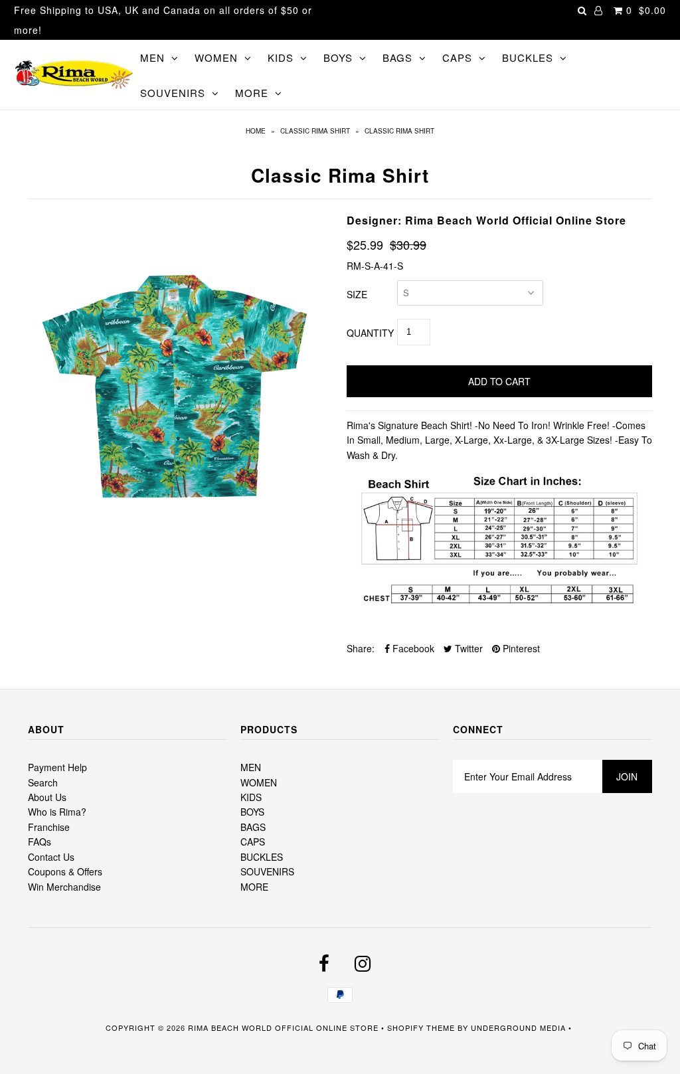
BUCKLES (527, 57)
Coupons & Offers (65, 871)
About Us (47, 797)
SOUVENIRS (172, 93)
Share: (361, 648)
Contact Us (51, 856)
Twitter (467, 648)
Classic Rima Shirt (315, 130)
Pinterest (520, 648)
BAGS (397, 57)
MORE (251, 93)
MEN (152, 57)
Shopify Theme (421, 1027)
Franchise (49, 827)
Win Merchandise (64, 886)
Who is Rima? (57, 811)
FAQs (39, 841)
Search (43, 782)
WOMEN (216, 57)
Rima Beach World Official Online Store (283, 1027)
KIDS (281, 57)
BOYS (338, 57)
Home (256, 130)
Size (357, 294)
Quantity (370, 332)
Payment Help (57, 767)
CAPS (457, 57)
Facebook (412, 648)
